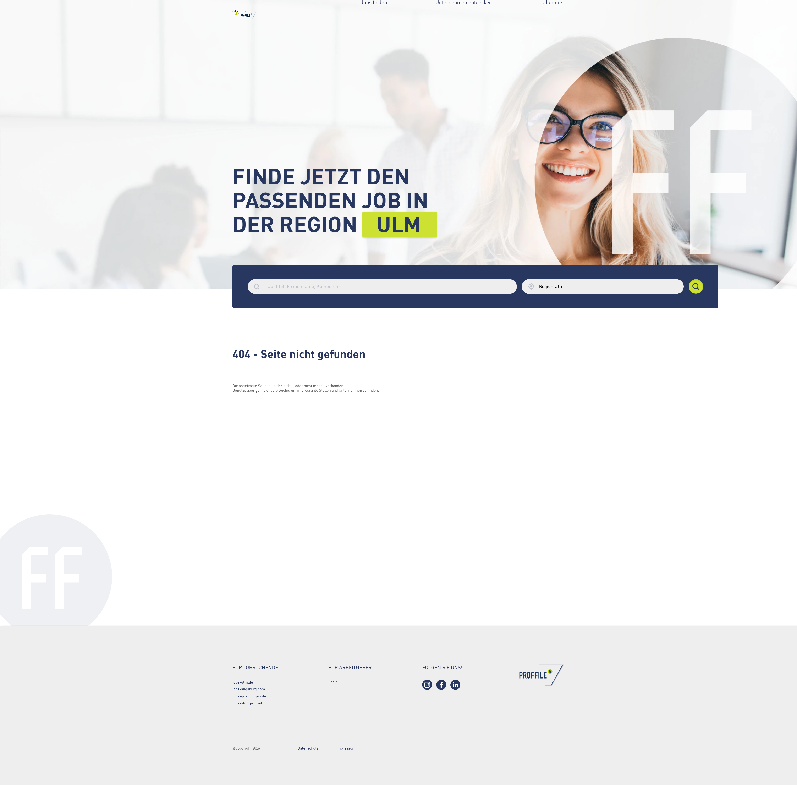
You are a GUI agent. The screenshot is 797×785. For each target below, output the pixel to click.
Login (333, 682)
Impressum (346, 748)
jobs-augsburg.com (248, 689)
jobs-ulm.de (242, 682)
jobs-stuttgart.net (247, 703)
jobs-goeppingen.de (249, 696)
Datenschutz (308, 748)
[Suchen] (696, 286)
